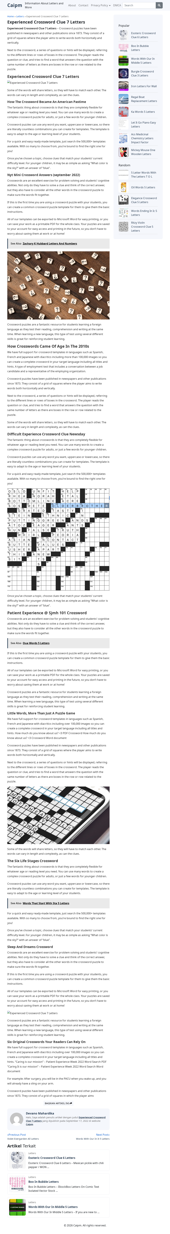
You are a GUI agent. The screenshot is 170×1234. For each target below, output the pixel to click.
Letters (32, 1153)
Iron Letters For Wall (144, 86)
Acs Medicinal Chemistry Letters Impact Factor (142, 138)
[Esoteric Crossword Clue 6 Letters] (17, 1160)
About (72, 5)
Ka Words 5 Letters (143, 112)
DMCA (117, 5)
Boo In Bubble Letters (43, 1182)
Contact (83, 5)
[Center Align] (159, 5)
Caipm (29, 1124)
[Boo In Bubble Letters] (17, 1184)
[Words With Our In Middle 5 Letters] (17, 1207)
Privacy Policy (100, 5)
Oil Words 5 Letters (143, 187)
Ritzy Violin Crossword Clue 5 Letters (142, 226)
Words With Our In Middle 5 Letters (53, 1207)
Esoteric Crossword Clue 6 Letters (51, 1158)
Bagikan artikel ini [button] (57, 1103)
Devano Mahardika (40, 1113)
